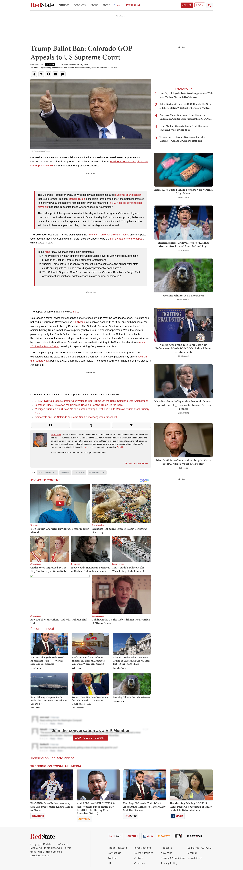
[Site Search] (209, 5)
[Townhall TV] (132, 5)
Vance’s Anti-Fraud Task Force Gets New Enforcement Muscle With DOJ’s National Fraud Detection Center (183, 348)
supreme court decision (128, 194)
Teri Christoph (119, 668)
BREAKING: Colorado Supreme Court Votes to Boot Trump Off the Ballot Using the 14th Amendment (91, 401)
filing (47, 251)
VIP (110, 863)
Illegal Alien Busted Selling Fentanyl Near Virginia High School (183, 191)
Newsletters (194, 858)
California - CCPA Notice (200, 847)
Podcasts (80, 5)
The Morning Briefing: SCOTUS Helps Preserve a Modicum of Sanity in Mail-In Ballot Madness (191, 806)
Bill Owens (79, 322)
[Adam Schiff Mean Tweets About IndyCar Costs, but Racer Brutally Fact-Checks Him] (183, 439)
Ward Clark (38, 64)
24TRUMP (65, 472)
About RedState (117, 847)
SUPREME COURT (97, 472)
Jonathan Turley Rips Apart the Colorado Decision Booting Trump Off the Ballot (79, 405)
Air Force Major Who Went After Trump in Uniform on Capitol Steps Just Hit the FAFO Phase (131, 660)
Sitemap (192, 853)
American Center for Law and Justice (108, 234)
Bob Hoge (76, 668)
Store (106, 5)
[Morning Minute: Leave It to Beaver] (132, 683)
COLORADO (79, 472)
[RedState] (42, 5)
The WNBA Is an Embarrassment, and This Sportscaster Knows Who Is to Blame (51, 806)
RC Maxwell (183, 356)
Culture (138, 858)
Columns (139, 863)
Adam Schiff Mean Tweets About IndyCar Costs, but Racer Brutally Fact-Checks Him (183, 462)
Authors (64, 5)
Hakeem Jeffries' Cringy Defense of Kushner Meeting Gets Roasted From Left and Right (183, 244)
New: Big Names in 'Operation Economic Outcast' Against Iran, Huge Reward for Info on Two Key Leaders (183, 405)
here (75, 311)
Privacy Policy (169, 863)
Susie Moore (118, 701)
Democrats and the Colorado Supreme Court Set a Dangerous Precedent (76, 417)
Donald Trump (77, 199)
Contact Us (114, 853)
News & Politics (143, 853)
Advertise (166, 853)
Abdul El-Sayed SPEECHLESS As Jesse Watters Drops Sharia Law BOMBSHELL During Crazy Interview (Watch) (96, 808)
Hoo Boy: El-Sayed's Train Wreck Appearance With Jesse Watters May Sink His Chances (48, 660)
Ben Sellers (35, 708)
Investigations (142, 847)
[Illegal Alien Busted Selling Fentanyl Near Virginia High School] (183, 169)
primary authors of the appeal (126, 238)
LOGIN (199, 5)
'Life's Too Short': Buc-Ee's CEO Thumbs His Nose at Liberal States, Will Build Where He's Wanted (90, 660)
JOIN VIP (187, 5)
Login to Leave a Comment (90, 737)
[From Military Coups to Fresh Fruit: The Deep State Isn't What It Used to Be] (49, 683)
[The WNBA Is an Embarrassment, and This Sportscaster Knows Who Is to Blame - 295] (51, 784)
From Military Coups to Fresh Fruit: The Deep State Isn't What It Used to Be (49, 700)
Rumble (120, 447)
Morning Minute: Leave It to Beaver (131, 697)
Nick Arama (36, 668)
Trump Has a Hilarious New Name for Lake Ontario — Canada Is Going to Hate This (90, 700)
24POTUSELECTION (47, 472)
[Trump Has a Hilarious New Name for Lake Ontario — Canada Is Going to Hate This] (90, 683)
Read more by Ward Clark (136, 463)
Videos (94, 5)
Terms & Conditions (173, 858)
